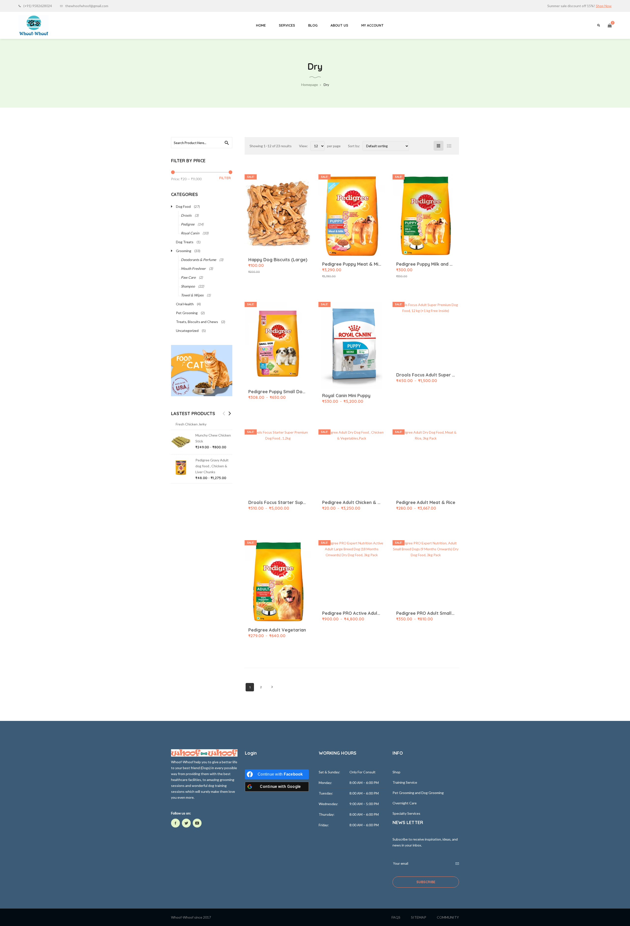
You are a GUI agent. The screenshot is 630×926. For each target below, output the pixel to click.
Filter (225, 178)
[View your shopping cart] (610, 25)
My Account (372, 25)
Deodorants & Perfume (198, 260)
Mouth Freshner (193, 268)
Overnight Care (405, 803)
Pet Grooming (187, 313)
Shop (396, 772)
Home (261, 25)
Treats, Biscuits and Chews (197, 322)
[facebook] (175, 823)
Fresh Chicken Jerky (191, 424)
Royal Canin (190, 233)
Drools (186, 215)
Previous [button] (223, 413)
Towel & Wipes (192, 295)
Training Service (405, 782)
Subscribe (425, 882)
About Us (339, 25)
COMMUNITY (448, 917)
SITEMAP (418, 917)
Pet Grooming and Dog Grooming (418, 793)
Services (287, 25)
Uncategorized (187, 330)
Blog (312, 25)
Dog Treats (184, 242)
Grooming (183, 251)
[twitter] (186, 823)
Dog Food (183, 206)
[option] (201, 453)
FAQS (396, 917)
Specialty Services (406, 813)
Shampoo (188, 286)
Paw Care (188, 277)
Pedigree (187, 224)
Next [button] (229, 413)
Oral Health (185, 304)
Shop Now (604, 6)
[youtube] (197, 823)
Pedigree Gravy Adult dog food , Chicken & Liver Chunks (212, 466)
